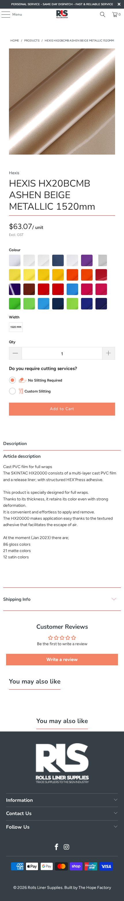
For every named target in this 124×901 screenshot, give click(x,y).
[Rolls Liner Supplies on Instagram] (67, 847)
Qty (12, 342)
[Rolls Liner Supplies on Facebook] (56, 847)
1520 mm (15, 327)
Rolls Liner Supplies (45, 887)
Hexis (14, 172)
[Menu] (2, 14)
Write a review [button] (62, 659)
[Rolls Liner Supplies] (62, 14)
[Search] (102, 14)
